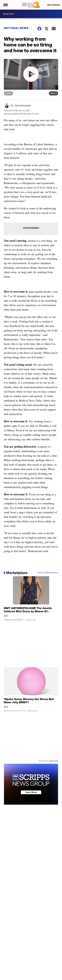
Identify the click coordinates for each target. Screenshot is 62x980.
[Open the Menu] (5, 5)
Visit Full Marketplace (47, 573)
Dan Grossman (23, 105)
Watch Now (52, 5)
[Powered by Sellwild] (53, 761)
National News (16, 28)
